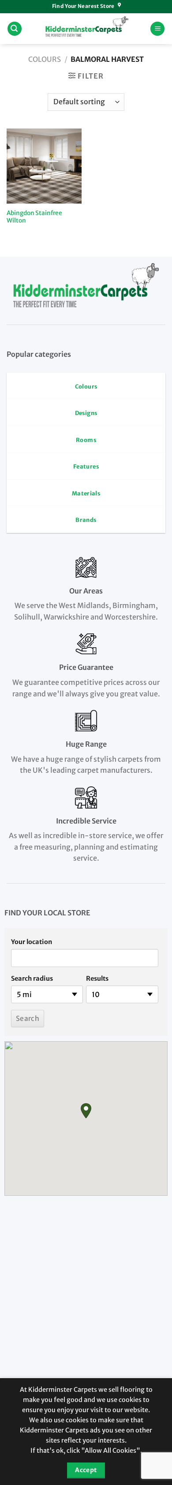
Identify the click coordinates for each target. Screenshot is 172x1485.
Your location (31, 942)
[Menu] (157, 29)
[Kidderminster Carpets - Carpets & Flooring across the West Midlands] (86, 28)
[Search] (14, 29)
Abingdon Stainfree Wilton (34, 217)
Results (97, 978)
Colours (44, 59)
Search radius (32, 978)
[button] (86, 1111)
